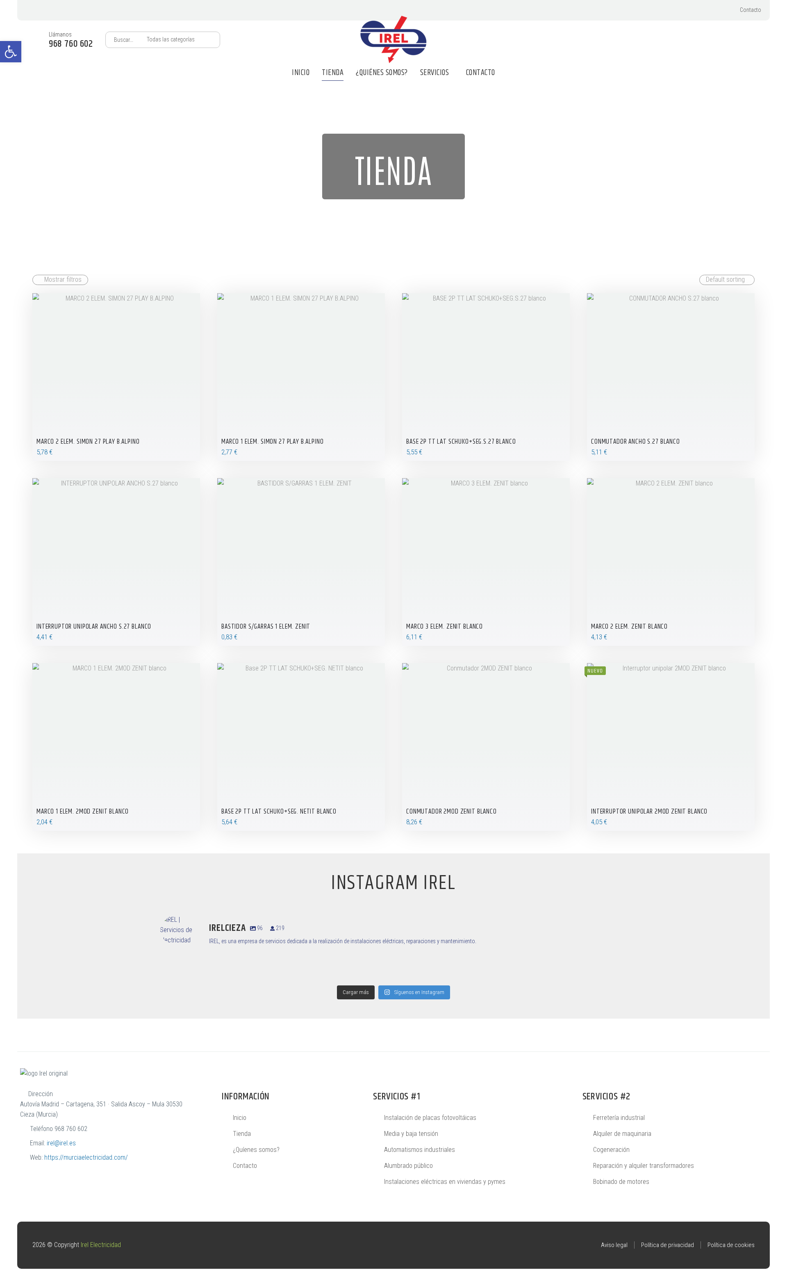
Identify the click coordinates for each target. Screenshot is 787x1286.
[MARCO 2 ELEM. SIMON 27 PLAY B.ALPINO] (116, 377)
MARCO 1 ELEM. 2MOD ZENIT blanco (82, 811)
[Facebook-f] (714, 10)
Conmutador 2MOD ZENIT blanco (451, 811)
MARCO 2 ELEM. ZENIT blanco (629, 626)
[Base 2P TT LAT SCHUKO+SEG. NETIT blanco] (301, 747)
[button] (10, 51)
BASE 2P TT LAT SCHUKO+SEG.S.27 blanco (461, 441)
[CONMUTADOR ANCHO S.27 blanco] (671, 377)
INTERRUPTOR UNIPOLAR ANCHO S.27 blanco (93, 626)
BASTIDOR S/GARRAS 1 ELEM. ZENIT (265, 626)
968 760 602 (71, 1129)
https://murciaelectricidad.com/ (86, 1157)
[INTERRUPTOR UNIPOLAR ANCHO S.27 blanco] (116, 562)
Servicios (434, 72)
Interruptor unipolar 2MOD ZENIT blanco (649, 811)
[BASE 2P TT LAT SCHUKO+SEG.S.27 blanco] (486, 377)
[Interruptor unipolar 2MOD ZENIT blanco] (671, 747)
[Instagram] (701, 10)
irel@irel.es (61, 1143)
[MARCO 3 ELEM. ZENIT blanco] (486, 562)
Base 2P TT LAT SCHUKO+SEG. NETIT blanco (279, 811)
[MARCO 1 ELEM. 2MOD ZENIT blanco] (116, 747)
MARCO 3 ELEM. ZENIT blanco (444, 626)
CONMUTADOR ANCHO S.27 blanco (635, 441)
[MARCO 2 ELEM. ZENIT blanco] (671, 562)
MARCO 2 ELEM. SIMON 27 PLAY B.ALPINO (88, 441)
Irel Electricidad (101, 1245)
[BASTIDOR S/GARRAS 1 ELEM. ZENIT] (301, 562)
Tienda (332, 72)
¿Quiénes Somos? (382, 72)
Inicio (300, 72)
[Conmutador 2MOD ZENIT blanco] (486, 747)
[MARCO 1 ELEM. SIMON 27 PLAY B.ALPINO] (301, 377)
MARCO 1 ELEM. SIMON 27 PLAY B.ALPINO (272, 441)
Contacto (750, 10)
